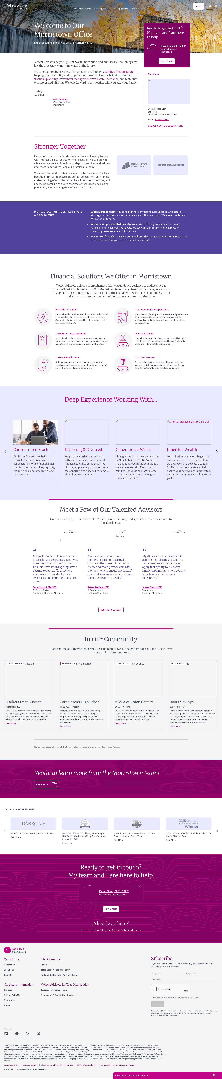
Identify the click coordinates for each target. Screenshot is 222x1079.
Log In (44, 964)
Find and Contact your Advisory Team (59, 975)
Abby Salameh (60, 99)
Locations (9, 970)
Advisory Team (121, 930)
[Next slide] (217, 451)
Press (7, 1005)
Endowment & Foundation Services (58, 995)
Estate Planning (144, 333)
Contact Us (9, 964)
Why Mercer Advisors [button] (82, 9)
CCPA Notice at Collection (87, 1065)
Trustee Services (145, 357)
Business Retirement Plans (54, 990)
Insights (8, 975)
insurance (112, 79)
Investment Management (70, 333)
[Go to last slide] (4, 451)
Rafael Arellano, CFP (98, 587)
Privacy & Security (30, 1065)
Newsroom (9, 1000)
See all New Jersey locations (165, 125)
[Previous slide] (4, 831)
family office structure (119, 71)
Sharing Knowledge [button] (140, 9)
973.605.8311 (162, 119)
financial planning (46, 79)
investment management (75, 79)
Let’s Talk (167, 61)
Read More (16, 837)
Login (209, 6)
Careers (8, 990)
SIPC (155, 1050)
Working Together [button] (121, 9)
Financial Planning (66, 309)
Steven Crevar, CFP (152, 587)
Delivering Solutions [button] (102, 9)
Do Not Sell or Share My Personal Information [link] (119, 1065)
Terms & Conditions (11, 1065)
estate (101, 79)
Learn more (11, 723)
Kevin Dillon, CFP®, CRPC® (173, 46)
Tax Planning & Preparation (151, 309)
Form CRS (69, 1065)
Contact (198, 6)
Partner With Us (12, 995)
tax (94, 79)
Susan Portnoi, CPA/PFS (44, 587)
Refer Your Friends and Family (55, 970)
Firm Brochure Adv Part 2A (51, 1065)
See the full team (111, 609)
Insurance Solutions (67, 357)
